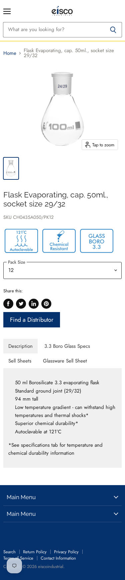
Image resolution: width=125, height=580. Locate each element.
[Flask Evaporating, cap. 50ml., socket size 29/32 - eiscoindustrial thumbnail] (11, 168)
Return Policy (35, 552)
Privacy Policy (66, 552)
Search (9, 552)
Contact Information (58, 558)
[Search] (113, 29)
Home (9, 53)
